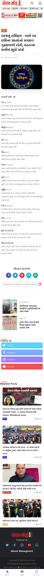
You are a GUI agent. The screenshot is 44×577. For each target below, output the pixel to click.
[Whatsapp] (37, 545)
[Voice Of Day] (22, 534)
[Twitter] (22, 345)
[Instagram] (22, 359)
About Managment (22, 551)
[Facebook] (22, 352)
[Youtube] (22, 366)
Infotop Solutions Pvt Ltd (31, 567)
